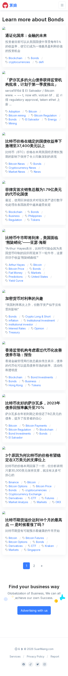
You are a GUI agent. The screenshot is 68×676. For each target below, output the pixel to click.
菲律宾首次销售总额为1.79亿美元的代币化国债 (33, 191)
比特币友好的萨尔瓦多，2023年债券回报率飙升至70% (32, 405)
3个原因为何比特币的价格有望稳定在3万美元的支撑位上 (33, 457)
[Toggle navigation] (62, 5)
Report (55, 656)
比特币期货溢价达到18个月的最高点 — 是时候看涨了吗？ (33, 522)
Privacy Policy (35, 656)
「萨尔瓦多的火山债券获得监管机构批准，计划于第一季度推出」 (33, 82)
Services (15, 656)
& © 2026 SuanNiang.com (35, 649)
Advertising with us (34, 610)
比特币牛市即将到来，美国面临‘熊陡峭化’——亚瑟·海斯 (31, 239)
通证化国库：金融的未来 (26, 35)
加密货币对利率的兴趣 (24, 298)
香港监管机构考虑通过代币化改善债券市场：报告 (33, 352)
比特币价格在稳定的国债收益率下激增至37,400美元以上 (33, 143)
